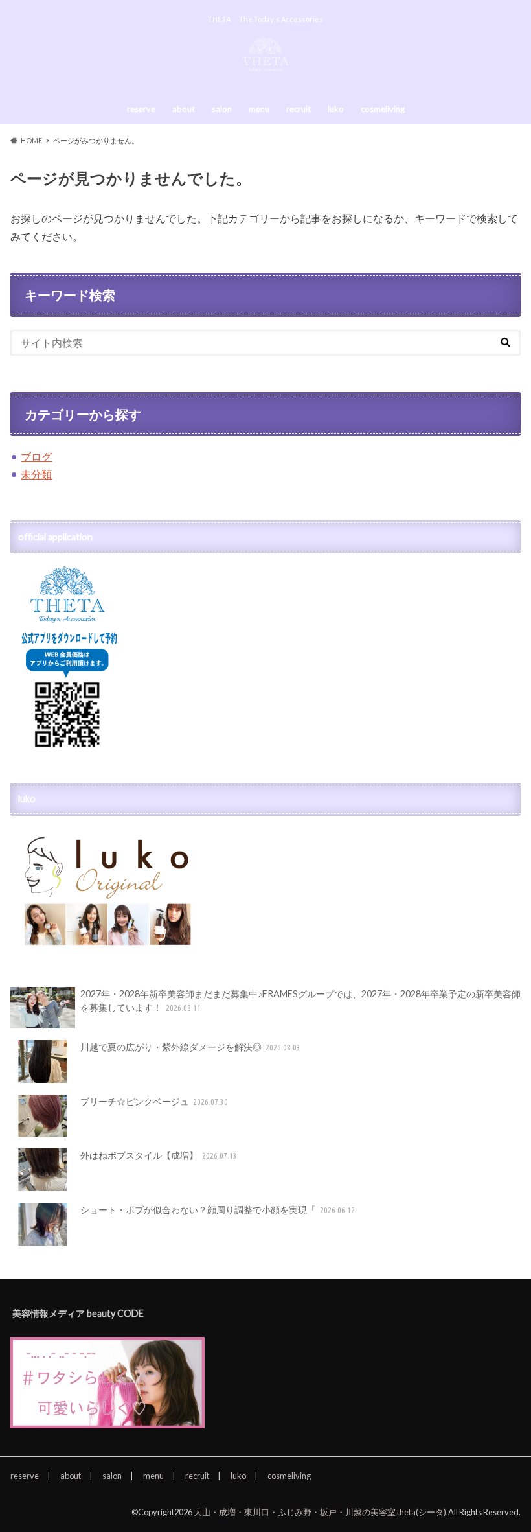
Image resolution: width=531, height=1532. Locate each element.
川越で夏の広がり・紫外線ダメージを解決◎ (190, 1046)
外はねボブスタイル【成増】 (159, 1155)
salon (222, 109)
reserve (141, 109)
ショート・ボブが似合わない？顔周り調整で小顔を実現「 (218, 1209)
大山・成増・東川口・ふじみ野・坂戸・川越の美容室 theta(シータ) (320, 1512)
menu (259, 109)
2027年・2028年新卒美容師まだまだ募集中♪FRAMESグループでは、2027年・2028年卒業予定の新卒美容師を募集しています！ (300, 1001)
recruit (298, 109)
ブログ (36, 456)
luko (336, 109)
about (183, 109)
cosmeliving (383, 109)
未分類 (36, 474)
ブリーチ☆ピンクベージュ (154, 1101)
